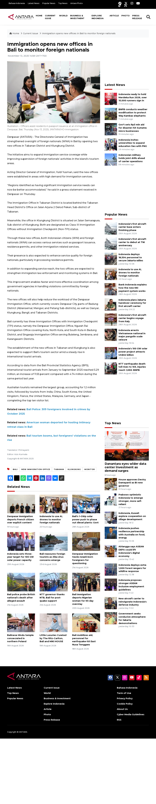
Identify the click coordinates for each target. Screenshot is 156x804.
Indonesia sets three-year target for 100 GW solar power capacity (20, 557)
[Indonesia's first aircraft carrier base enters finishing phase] (111, 228)
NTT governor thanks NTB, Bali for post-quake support (52, 597)
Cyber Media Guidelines (130, 714)
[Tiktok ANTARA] (119, 5)
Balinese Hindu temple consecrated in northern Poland (20, 638)
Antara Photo (76, 3)
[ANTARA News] (21, 17)
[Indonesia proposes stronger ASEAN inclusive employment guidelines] (111, 584)
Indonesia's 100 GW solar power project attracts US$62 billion (133, 351)
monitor (89, 469)
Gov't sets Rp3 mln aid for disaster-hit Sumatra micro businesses (133, 127)
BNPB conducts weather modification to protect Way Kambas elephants (133, 112)
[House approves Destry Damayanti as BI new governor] (111, 483)
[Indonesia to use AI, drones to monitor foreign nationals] (53, 503)
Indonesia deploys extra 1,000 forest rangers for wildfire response (132, 568)
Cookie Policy (125, 703)
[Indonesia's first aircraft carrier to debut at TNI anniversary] (111, 243)
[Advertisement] (127, 60)
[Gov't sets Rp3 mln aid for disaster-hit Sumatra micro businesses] (111, 129)
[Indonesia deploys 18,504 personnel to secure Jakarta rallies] (111, 258)
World (63, 15)
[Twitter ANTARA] (126, 3)
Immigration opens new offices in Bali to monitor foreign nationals (78, 33)
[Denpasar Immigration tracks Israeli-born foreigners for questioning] (86, 541)
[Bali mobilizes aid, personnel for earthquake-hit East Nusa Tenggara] (86, 622)
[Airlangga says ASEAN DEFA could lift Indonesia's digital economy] (111, 551)
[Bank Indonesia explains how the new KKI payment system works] (111, 289)
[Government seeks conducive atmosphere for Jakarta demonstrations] (111, 618)
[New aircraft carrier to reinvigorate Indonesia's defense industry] (111, 602)
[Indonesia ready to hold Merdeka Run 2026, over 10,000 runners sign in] (111, 98)
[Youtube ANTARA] (138, 3)
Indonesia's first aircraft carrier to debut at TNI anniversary (132, 242)
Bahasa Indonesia (17, 3)
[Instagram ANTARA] (132, 3)
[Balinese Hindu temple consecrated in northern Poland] (21, 622)
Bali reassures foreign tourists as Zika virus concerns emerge (52, 557)
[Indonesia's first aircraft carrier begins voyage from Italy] (111, 319)
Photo (125, 15)
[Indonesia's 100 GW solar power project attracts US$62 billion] (111, 352)
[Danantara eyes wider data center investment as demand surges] (127, 445)
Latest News (33, 3)
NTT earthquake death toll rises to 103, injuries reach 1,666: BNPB (132, 367)
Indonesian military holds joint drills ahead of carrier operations (132, 158)
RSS (119, 719)
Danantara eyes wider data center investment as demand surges (125, 467)
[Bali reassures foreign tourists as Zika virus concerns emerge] (53, 541)
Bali (15, 469)
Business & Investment (77, 17)
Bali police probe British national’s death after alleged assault (21, 597)
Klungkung (74, 469)
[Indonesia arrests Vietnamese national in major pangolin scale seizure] (111, 334)
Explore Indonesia (98, 17)
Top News (62, 3)
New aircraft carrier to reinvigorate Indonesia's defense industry (133, 601)
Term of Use (124, 693)
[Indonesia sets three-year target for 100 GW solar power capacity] (21, 541)
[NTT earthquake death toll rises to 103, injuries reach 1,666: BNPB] (111, 368)
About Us (122, 709)
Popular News (48, 3)
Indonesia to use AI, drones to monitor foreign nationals (51, 519)
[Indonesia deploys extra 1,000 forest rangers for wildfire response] (111, 569)
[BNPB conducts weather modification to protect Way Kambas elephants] (111, 113)
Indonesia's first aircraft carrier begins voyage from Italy (132, 318)
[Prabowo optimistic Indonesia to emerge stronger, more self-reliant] (111, 499)
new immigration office (35, 469)
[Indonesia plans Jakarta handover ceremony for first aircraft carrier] (111, 304)
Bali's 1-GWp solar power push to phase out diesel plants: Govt (85, 519)
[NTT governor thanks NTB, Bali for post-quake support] (53, 581)
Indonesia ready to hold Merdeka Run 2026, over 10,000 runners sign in (133, 97)
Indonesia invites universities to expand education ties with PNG (133, 143)
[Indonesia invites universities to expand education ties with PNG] (111, 144)
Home (39, 15)
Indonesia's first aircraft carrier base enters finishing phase (132, 227)
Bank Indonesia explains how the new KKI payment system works (133, 287)
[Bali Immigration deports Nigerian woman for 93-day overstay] (86, 581)
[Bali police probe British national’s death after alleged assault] (21, 581)
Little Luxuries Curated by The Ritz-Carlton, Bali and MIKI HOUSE (53, 638)
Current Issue (50, 17)
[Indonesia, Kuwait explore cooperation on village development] (111, 517)
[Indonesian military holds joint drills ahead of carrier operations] (111, 159)
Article (114, 15)
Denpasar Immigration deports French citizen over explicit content (20, 519)
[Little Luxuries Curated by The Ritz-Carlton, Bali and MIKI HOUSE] (53, 622)
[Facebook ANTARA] (119, 3)
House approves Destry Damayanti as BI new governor (132, 482)
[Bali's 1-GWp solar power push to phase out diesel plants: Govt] (86, 503)
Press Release (137, 17)
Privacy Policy (125, 698)
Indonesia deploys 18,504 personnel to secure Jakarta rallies (131, 257)
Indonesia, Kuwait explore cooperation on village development (132, 516)
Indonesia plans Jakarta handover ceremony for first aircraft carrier (132, 303)
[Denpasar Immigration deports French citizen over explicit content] (21, 503)
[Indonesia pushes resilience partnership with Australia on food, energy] (111, 532)
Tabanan (59, 469)
